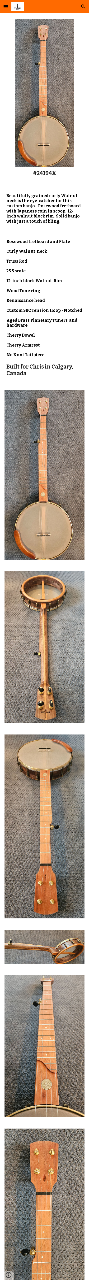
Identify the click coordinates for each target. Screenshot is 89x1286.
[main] (44, 173)
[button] (5, 6)
